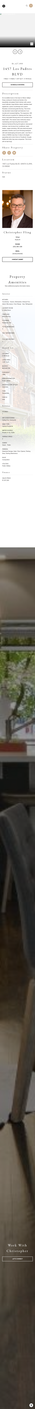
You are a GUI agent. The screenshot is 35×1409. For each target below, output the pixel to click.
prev (15, 52)
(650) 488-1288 (17, 246)
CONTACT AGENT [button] (17, 259)
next (20, 52)
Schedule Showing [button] (17, 84)
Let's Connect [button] (17, 1259)
